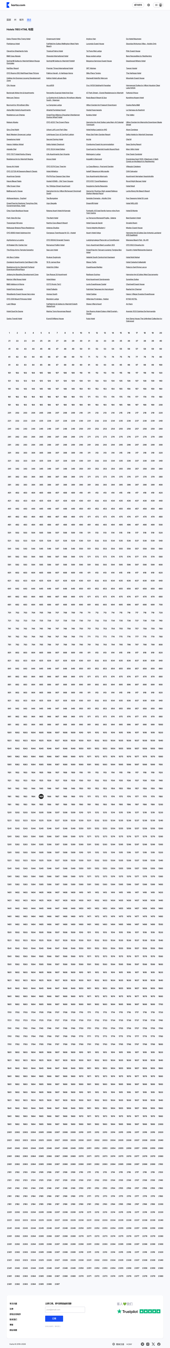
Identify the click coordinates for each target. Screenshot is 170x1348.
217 (136, 413)
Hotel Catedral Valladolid (136, 262)
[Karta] (16, 5)
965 (41, 716)
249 (73, 429)
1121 (9, 780)
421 (9, 500)
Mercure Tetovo (13, 98)
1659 (152, 988)
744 (33, 628)
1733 (105, 1020)
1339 (152, 860)
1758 (145, 1028)
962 (17, 716)
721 (9, 620)
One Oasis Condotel (134, 154)
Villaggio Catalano (133, 166)
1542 (17, 948)
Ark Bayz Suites (13, 257)
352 (97, 468)
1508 (65, 932)
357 (137, 468)
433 (105, 500)
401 (9, 492)
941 (9, 708)
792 (97, 644)
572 (97, 556)
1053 (105, 748)
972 (97, 716)
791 (89, 644)
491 (89, 524)
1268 (65, 836)
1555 (121, 948)
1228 (65, 820)
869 (73, 676)
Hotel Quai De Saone (15, 311)
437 (137, 500)
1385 (41, 884)
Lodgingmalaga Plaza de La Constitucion (102, 240)
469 (73, 516)
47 (57, 349)
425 (41, 500)
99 (152, 365)
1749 (73, 1028)
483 (25, 524)
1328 (65, 860)
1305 (41, 852)
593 (105, 564)
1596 (129, 964)
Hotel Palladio (51, 289)
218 (144, 413)
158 (144, 389)
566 (49, 556)
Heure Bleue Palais (14, 181)
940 (161, 700)
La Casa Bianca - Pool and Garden (99, 166)
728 (65, 620)
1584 (33, 964)
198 (144, 405)
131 (89, 381)
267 (57, 437)
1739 (153, 1020)
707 (57, 612)
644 (33, 588)
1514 (113, 932)
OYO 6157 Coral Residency (97, 181)
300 (161, 445)
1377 (137, 876)
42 (17, 349)
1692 (97, 1004)
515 (120, 532)
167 (57, 397)
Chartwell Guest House (135, 284)
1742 (17, 1028)
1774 (113, 1036)
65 (41, 357)
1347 (57, 868)
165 (41, 397)
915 (120, 692)
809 (73, 652)
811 (89, 652)
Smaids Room (131, 223)
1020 (160, 732)
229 (73, 421)
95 (121, 365)
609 (73, 572)
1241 (9, 828)
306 (49, 452)
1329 (73, 860)
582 (17, 564)
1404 (33, 892)
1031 (89, 740)
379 (153, 476)
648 (65, 588)
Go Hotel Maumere (133, 39)
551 (89, 548)
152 (97, 389)
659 (153, 588)
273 (105, 437)
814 (112, 652)
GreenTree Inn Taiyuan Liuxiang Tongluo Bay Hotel (104, 251)
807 (57, 652)
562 (17, 556)
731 (89, 620)
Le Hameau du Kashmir (135, 110)
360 (161, 468)
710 (81, 612)
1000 (160, 724)
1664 (33, 996)
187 (57, 405)
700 (161, 604)
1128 (65, 780)
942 (17, 708)
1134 (113, 780)
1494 (113, 924)
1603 (25, 972)
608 (65, 572)
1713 (105, 1012)
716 (128, 612)
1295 (121, 844)
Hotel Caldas (91, 294)
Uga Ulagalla (51, 203)
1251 (89, 828)
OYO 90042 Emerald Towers (58, 240)
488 (65, 524)
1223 (25, 820)
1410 (81, 892)
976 (129, 716)
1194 (113, 804)
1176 (129, 796)
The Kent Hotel (52, 218)
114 (113, 373)
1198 (145, 804)
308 (65, 452)
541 (9, 548)
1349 (73, 868)
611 (89, 572)
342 (17, 468)
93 (105, 365)
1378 (145, 876)
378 (145, 476)
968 (65, 716)
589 (73, 564)
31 (89, 341)
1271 (89, 836)
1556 (129, 948)
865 (41, 676)
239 (153, 421)
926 (49, 700)
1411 (89, 892)
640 (161, 580)
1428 (65, 900)
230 (81, 421)
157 (136, 389)
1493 (105, 924)
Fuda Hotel (90, 318)
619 (152, 572)
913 (105, 692)
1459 (152, 908)
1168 (65, 796)
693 (105, 604)
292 (97, 445)
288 (65, 445)
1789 (73, 1044)
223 (25, 421)
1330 (81, 860)
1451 (89, 908)
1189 (73, 804)
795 (121, 644)
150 (81, 389)
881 (9, 684)
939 (153, 700)
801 (9, 652)
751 (89, 628)
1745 (41, 1028)
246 (49, 429)
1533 (105, 940)
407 (57, 492)
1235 (121, 820)
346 (49, 468)
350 (81, 468)
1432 (97, 900)
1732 (97, 1020)
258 (145, 429)
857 (137, 668)
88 (65, 365)
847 (57, 668)
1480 (160, 916)
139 (152, 381)
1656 (129, 988)
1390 (81, 884)
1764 (33, 1036)
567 (57, 556)
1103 (25, 772)
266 (49, 437)
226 (49, 421)
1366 (49, 876)
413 (105, 492)
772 (97, 636)
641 (9, 588)
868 (65, 676)
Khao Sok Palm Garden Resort (98, 134)
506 (49, 532)
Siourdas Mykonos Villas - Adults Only (141, 44)
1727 (57, 1020)
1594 (113, 964)
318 (144, 452)
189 (73, 405)
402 (17, 492)
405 (41, 492)
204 (33, 413)
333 (105, 460)
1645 (41, 988)
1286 (49, 844)
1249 (73, 828)
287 (57, 445)
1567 (57, 956)
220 (161, 413)
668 (65, 596)
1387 (57, 884)
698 (145, 604)
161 (9, 397)
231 (89, 421)
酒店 (29, 20)
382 (17, 484)
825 (41, 660)
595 (121, 564)
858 (145, 668)
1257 (137, 828)
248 (65, 429)
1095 (121, 764)
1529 (73, 940)
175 (120, 397)
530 (81, 540)
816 (128, 652)
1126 (49, 780)
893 (105, 684)
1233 (105, 820)
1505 (41, 932)
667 (57, 596)
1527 (57, 940)
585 (41, 564)
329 (73, 460)
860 (161, 668)
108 (65, 373)
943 (25, 708)
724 (33, 620)
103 (25, 373)
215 (120, 413)
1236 (129, 820)
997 (137, 724)
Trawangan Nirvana (15, 223)
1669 (73, 996)
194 (112, 405)
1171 (89, 796)
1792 (97, 1044)
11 (89, 333)
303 (25, 452)
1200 (160, 804)
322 (17, 460)
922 (17, 700)
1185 (41, 804)
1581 (9, 964)
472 (97, 516)
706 (49, 612)
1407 (57, 892)
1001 (9, 732)
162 (17, 397)
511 (89, 532)
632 (97, 580)
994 (113, 724)
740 (160, 620)
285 (41, 445)
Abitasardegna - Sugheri (16, 198)
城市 (21, 20)
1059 (152, 748)
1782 (17, 1044)
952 (97, 708)
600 (161, 564)
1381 (9, 884)
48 (65, 349)
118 (144, 373)
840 (161, 660)
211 (89, 413)
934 (113, 700)
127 (57, 381)
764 (33, 636)
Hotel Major (51, 279)
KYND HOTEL (131, 299)
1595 (121, 964)
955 (121, 708)
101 (9, 373)
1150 (81, 788)
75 (121, 357)
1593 (105, 964)
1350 (81, 868)
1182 (17, 804)
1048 (65, 748)
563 (25, 556)
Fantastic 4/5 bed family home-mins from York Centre (103, 212)
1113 (105, 772)
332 (97, 460)
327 (57, 460)
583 (25, 564)
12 (97, 333)
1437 (137, 900)
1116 (129, 772)
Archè (88, 139)
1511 (89, 932)
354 (113, 468)
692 (97, 604)
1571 (89, 956)
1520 (160, 932)
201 (9, 413)
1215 (121, 812)
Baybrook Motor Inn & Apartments (20, 93)
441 (9, 508)
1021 (9, 740)
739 (153, 620)
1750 (81, 1028)
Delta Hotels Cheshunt (55, 144)
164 (33, 397)
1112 (97, 772)
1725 (41, 1020)
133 (105, 381)
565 (41, 556)
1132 (97, 780)
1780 (161, 1036)
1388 (65, 884)
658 (145, 588)
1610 (81, 972)
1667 (57, 996)
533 (105, 540)
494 (113, 524)
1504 (33, 932)
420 (161, 492)
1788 (65, 1044)
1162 (17, 796)
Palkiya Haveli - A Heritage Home (59, 73)
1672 (97, 996)
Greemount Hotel (53, 39)
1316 (129, 852)
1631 (89, 980)
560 (161, 548)
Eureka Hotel (91, 115)
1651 (89, 988)
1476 (129, 916)
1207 (57, 812)
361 (9, 476)
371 (89, 476)
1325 (41, 860)
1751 (89, 1028)
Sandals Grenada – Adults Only (98, 198)
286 (49, 445)
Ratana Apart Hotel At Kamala (58, 211)
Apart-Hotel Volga (93, 233)
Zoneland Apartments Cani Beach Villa (22, 262)
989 (73, 724)
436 (129, 500)
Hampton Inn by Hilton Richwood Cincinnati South (63, 192)
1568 (65, 956)
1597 (137, 964)
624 (33, 580)
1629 (73, 980)
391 (89, 484)
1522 (17, 940)
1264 (33, 836)
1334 (113, 860)
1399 (152, 884)
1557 (137, 948)
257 (137, 429)
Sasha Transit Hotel (14, 318)
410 (81, 492)
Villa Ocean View (13, 186)
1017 (137, 732)
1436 (129, 900)
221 (9, 421)
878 (145, 676)
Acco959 (50, 85)
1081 (9, 764)
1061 (9, 756)
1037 (137, 740)
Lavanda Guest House (95, 44)
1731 (89, 1020)
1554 (113, 948)
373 (105, 476)
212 (97, 413)
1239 (152, 820)
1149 (73, 788)
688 (65, 604)
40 (160, 341)
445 (41, 508)
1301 (9, 852)
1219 (153, 812)
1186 (49, 804)
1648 (65, 988)
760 (161, 628)
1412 (97, 892)
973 (105, 716)
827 (57, 660)
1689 (73, 1004)
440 (161, 500)
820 (161, 652)
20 (160, 333)
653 (105, 588)
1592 (97, 964)
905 (41, 692)
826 (49, 660)
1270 (81, 836)
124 (33, 381)
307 (57, 452)
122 (17, 381)
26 (49, 341)
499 (153, 524)
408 (65, 492)
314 (112, 452)
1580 (160, 956)
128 (65, 381)
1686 (49, 1004)
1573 (105, 956)
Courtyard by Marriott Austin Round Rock (102, 149)
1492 (97, 924)
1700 (161, 1004)
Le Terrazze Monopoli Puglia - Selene (101, 218)
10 (81, 333)
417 (136, 492)
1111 (88, 772)
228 (65, 421)
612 (97, 572)
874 (113, 676)
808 (65, 652)
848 (65, 668)
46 (49, 349)
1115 (121, 772)
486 (49, 524)
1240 (160, 820)
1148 (65, 788)
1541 (9, 948)
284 (33, 445)
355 (121, 468)
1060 (160, 748)
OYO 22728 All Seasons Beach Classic (22, 171)
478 (145, 516)
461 (9, 516)
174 (112, 397)
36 (129, 341)
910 (81, 692)
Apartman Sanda (13, 176)
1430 (81, 900)
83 (25, 365)
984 (33, 724)
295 (121, 445)
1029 (73, 740)
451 (89, 508)
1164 (33, 796)
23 (25, 341)
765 (41, 636)
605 (41, 572)
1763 (25, 1036)
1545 (41, 948)
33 (105, 341)
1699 (152, 1004)
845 (41, 668)
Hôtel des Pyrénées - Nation (97, 299)
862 (17, 676)
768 (65, 636)
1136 (129, 780)
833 (105, 660)
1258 (144, 828)
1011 (89, 732)
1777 (137, 1036)
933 (105, 700)
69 (73, 357)
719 (152, 612)
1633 (105, 980)
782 (17, 644)
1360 (160, 868)
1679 (153, 996)
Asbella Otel (11, 149)
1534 (113, 940)
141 (9, 389)
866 (49, 676)
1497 (137, 924)
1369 (73, 876)
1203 (25, 812)
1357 (137, 868)
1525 (41, 940)
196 (128, 405)
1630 (81, 980)
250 (81, 429)
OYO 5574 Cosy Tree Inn (56, 166)
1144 (33, 788)
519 (152, 532)
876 (129, 676)
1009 (73, 732)
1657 (137, 988)
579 (153, 556)
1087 (57, 764)
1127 (57, 780)
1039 (152, 740)
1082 (17, 764)
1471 (89, 916)
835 (121, 660)
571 (89, 556)
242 (17, 429)
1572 (97, 956)
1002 (17, 732)
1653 (105, 988)
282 (17, 445)
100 (160, 365)
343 (25, 468)
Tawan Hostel (131, 68)
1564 (33, 956)
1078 (145, 756)
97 (137, 365)
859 (153, 668)
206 (49, 413)
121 (9, 381)
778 (144, 636)
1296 (129, 844)
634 (113, 580)
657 (137, 588)
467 (57, 516)
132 (97, 381)
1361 (9, 876)
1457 (137, 908)
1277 (137, 836)
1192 (97, 804)
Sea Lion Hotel (52, 250)
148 (65, 389)
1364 (33, 876)
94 (113, 365)
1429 (73, 900)
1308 (65, 852)
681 (9, 604)
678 (145, 596)
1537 (137, 940)
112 (97, 373)
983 (25, 724)
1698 (144, 1004)
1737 (137, 1020)
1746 (49, 1028)
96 (129, 365)
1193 (105, 804)
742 (17, 628)
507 (57, 532)
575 (121, 556)
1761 (9, 1036)
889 (73, 684)
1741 (9, 1028)
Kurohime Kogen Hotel (135, 98)
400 (161, 484)
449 (73, 508)
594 (113, 564)
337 (137, 460)
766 (49, 636)
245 (41, 429)
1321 (9, 860)
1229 (73, 820)
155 (120, 389)
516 (128, 532)
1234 (113, 820)
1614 (113, 972)
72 (97, 357)
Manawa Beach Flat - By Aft (137, 240)
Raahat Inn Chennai (134, 289)
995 (121, 724)
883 (25, 684)
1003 (25, 732)
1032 (97, 740)
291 (89, 445)
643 (25, 588)
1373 (105, 876)
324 (33, 460)
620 (161, 572)
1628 (65, 980)
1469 (73, 916)
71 (89, 357)
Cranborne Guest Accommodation (100, 144)
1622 (17, 980)
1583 (25, 964)
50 (81, 349)
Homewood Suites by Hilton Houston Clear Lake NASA (143, 86)
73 (105, 357)
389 (73, 484)
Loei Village (11, 304)
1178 (145, 796)
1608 (65, 972)
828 (65, 660)
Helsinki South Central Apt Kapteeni (100, 257)
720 (161, 612)
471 (89, 516)
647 (57, 588)
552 (97, 548)
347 (57, 468)
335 (121, 460)
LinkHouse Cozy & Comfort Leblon (60, 134)
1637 (137, 980)
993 (105, 724)
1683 (25, 1004)
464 (33, 516)
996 (129, 724)
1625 (41, 980)
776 (129, 636)
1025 (41, 740)
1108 (65, 772)
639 (153, 580)
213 (105, 413)
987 (57, 724)
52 (97, 349)
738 (145, 620)
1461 (9, 916)
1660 (160, 988)
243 (25, 429)
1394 (113, 884)
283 (25, 445)
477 (137, 516)
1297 (137, 844)
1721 (9, 1020)
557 (137, 548)
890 (81, 684)
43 (25, 349)
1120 (161, 772)
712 (97, 612)
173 (105, 397)
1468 (65, 916)
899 (153, 684)
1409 (73, 892)
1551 (89, 948)
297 (137, 445)
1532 (97, 940)
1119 (152, 772)
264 (33, 437)
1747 (57, 1028)
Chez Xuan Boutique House (17, 211)
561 (9, 556)
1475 (121, 916)
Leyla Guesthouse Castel (96, 284)
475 (121, 516)
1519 (153, 932)
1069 (73, 756)
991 (89, 724)
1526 (49, 940)
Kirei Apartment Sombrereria (98, 279)
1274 (113, 836)
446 (49, 508)
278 (145, 437)
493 (105, 524)
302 (17, 452)
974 (113, 716)
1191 (89, 804)
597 (137, 564)
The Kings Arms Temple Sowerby (20, 250)
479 (153, 516)
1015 (121, 732)
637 (137, 580)
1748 (65, 1028)
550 (81, 548)
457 (137, 508)
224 (33, 421)
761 (9, 636)
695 (121, 604)
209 (73, 413)
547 (57, 548)
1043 (25, 748)
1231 (89, 820)
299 (153, 445)
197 (136, 405)
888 (65, 684)
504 (33, 532)
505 (41, 532)
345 (41, 468)
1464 (33, 916)
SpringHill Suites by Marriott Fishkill (60, 61)
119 (152, 373)
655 (121, 588)
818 (144, 652)
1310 (81, 852)
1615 (121, 972)
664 (33, 596)
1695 (121, 1004)
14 (113, 333)
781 (9, 644)
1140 (161, 780)
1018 (145, 732)
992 (97, 724)
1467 (57, 916)
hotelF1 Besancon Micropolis (97, 171)
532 (97, 540)
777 (137, 636)
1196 (129, 804)
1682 (17, 1004)
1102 (17, 772)
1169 (73, 796)
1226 (49, 820)
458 (145, 508)
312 (97, 452)
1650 (81, 988)
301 (9, 452)
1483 (25, 924)
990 (81, 724)
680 (161, 596)
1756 (129, 1028)
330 (81, 460)
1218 (145, 812)
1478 (145, 916)
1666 (49, 996)
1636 (129, 980)
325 (41, 460)
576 (129, 556)
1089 (73, 764)
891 (89, 684)
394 (113, 484)
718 (144, 612)
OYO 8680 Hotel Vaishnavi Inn (19, 233)
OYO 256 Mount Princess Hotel (19, 299)
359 (153, 468)
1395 (121, 884)
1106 (49, 772)
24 (33, 341)
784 (33, 644)
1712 (97, 1012)
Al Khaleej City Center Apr (17, 245)
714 (112, 612)
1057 (137, 748)
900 (161, 684)
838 (145, 660)
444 (33, 508)
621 (9, 580)
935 (121, 700)
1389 (73, 884)
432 (97, 500)
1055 (121, 748)
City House (11, 85)
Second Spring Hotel (54, 139)
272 (97, 437)
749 (73, 628)
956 (129, 708)
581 (9, 564)
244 (33, 429)
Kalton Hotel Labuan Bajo (56, 78)
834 (113, 660)
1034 (113, 740)
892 (97, 684)
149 (73, 389)
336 (129, 460)
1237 (137, 820)
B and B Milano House (55, 318)
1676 (129, 996)
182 (17, 405)
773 (105, 636)
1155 (121, 788)
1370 (81, 876)
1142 (17, 788)
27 (57, 341)
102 (17, 373)
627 (57, 580)
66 (49, 357)
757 (137, 628)
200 (161, 405)
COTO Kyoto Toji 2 (53, 284)
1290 (81, 844)
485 (41, 524)
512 (97, 532)
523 (25, 540)
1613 (105, 972)
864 (33, 676)
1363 (25, 876)
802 (17, 652)
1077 (137, 756)
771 (88, 636)
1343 (25, 868)
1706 (49, 1012)
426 (49, 500)
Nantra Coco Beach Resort (57, 223)
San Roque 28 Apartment (56, 274)
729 (73, 620)
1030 (81, 740)
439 (153, 500)
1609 (73, 972)
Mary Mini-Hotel (132, 149)
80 (160, 357)
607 (57, 572)
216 (128, 413)
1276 (129, 836)
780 (161, 636)
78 (145, 357)
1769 (73, 1036)
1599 (152, 964)
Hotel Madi (130, 186)
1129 (73, 780)
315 (120, 452)
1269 (73, 836)
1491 (89, 924)
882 (17, 684)
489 (73, 524)
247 (57, 429)
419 (152, 492)
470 (81, 516)
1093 (105, 764)
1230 (81, 820)
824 (33, 660)
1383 (25, 884)
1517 (137, 932)
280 (161, 437)
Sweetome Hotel (13, 139)
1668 (65, 996)
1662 (17, 996)
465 (41, 516)
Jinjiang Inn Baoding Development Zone (22, 274)
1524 (33, 940)
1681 (9, 1004)
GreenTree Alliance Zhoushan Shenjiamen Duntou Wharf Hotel (63, 116)
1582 (17, 964)
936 (129, 700)
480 (161, 516)
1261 (9, 836)
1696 (129, 1004)
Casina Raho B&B (133, 105)
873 (105, 676)
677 (137, 596)
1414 (113, 892)
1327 (57, 860)
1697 (137, 1004)
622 (17, 580)
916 (128, 692)
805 (41, 652)
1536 (129, 940)
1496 (129, 924)
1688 (65, 1004)
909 (73, 692)
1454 (113, 908)
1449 (73, 908)
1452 (97, 908)
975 (121, 716)
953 (105, 708)
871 (89, 676)
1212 (97, 812)
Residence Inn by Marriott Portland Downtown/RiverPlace (20, 268)
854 (113, 668)
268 (65, 437)
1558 (144, 948)
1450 (81, 908)
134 (112, 381)
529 (73, 540)
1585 (41, 964)
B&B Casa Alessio (14, 56)
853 (105, 668)
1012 (97, 732)
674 (113, 596)
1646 (49, 988)
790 (81, 644)
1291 (89, 844)
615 (120, 572)
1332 (97, 860)
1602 (17, 972)
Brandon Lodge (52, 299)
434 (113, 500)
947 (57, 708)
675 (121, 596)
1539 (152, 940)
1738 (145, 1020)
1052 (97, 748)
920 (161, 692)
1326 (49, 860)
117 (137, 373)
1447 (57, 908)
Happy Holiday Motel (15, 144)
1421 (9, 900)
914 (112, 692)
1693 (105, 1004)
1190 (81, 804)
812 (97, 652)
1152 (97, 788)
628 (65, 580)
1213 (105, 812)
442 (17, 508)
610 (81, 572)
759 (153, 628)
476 (129, 516)
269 (73, 437)
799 (153, 644)
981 (9, 724)
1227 (57, 820)
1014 (113, 732)
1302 (17, 852)
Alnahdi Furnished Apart (56, 110)
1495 (121, 924)
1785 (41, 1044)
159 (152, 389)
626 (49, 580)
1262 (17, 836)
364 (33, 476)
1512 (97, 932)
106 (49, 373)
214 (112, 413)
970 (81, 716)
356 (129, 468)
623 (25, 580)
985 (41, 724)
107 (57, 373)
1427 (57, 900)
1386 (49, 884)
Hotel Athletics (52, 171)
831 (89, 660)
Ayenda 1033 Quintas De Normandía (140, 311)
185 (41, 405)
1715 (121, 1012)
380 (161, 476)
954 (113, 708)
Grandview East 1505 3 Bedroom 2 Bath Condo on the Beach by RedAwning (142, 160)
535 (121, 540)
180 (160, 397)
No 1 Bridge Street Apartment (58, 186)
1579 (153, 956)
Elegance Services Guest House (99, 61)
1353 (105, 868)
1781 (9, 1044)
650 (81, 588)
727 (57, 620)
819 (152, 652)
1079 (153, 756)
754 (113, 628)
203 (25, 413)
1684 (33, 1004)
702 (17, 612)
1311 (89, 852)
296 (129, 445)
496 (129, 524)
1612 (97, 972)
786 (49, 644)
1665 (41, 996)
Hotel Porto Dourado (15, 289)
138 (144, 381)
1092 (97, 764)
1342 (17, 868)
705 (41, 612)
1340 (160, 860)
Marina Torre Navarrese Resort (58, 311)
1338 (144, 860)
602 (17, 572)
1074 (113, 756)
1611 (89, 972)
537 (137, 540)
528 (65, 540)
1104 (33, 772)
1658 (144, 988)
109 (73, 373)
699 (153, 604)
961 (9, 716)
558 (145, 548)
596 (129, 564)
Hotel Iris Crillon (52, 267)
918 (144, 692)
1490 (81, 924)
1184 (33, 804)
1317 (137, 852)
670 (81, 596)
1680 (160, 996)
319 (152, 452)
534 (113, 540)
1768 (65, 1036)
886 (49, 684)
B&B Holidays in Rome (15, 284)
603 (25, 572)
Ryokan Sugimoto (53, 257)
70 (81, 357)
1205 (41, 812)
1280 (160, 836)
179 (152, 397)
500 (161, 524)
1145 (41, 788)
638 (145, 580)
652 (97, 588)
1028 (65, 740)
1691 (89, 1004)
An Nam (129, 304)
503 (25, 532)
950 (81, 708)
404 (33, 492)
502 (17, 532)
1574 (113, 956)
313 (105, 452)
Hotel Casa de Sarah (94, 223)
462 (17, 516)
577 (137, 556)
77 (137, 357)
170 (81, 397)
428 (65, 500)
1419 (153, 892)
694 (113, 604)
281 (9, 445)
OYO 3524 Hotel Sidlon (55, 149)
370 (81, 476)
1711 (89, 1012)
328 (65, 460)
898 (145, 684)
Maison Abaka (12, 122)
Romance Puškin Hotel (55, 245)
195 (120, 405)
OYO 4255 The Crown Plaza (57, 122)
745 (41, 628)
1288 (65, 844)
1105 (41, 772)
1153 (105, 788)
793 (105, 644)
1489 (73, 924)
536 (129, 540)
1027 (57, 740)
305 (41, 452)
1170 (81, 796)
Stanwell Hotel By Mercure (97, 78)
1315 (121, 852)
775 (121, 636)
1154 (113, 788)
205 (41, 413)
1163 (25, 796)
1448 (65, 908)
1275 (121, 836)
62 (17, 357)
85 (41, 365)
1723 (25, 1020)
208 (65, 413)
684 (33, 604)
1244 (33, 828)
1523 (25, 940)
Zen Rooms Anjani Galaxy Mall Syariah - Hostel (102, 312)
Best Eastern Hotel (133, 218)
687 (57, 604)
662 (17, 596)
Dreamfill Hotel (92, 203)
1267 (57, 836)
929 (73, 700)
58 (144, 349)
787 (57, 644)
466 (49, 516)
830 (81, 660)
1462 (17, 916)
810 (81, 652)
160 (160, 389)
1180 (161, 796)
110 (81, 373)
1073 (105, 756)
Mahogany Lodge (93, 154)
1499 (152, 924)
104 (33, 373)
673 (105, 596)
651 (89, 588)
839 (153, 660)
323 (25, 460)
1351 (89, 868)
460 (161, 508)
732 (97, 620)
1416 (129, 892)
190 (81, 405)
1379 (153, 876)
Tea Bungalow (52, 198)
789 (73, 644)
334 (113, 460)
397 (137, 484)
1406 (49, 892)
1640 (160, 980)
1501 (9, 932)
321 (9, 460)
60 (160, 349)
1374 (113, 876)
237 (137, 421)
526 (49, 540)
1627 (57, 980)
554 (113, 548)
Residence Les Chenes (16, 115)
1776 (129, 1036)
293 (105, 445)
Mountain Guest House (135, 78)
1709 (73, 1012)
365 (41, 476)
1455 (121, 908)
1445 (41, 908)
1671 (89, 996)
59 (152, 349)
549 (73, 548)
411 (89, 492)
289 (73, 445)
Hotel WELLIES (132, 203)
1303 (25, 852)
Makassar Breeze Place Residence (20, 228)
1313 (105, 852)
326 (49, 460)
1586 (49, 964)
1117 (137, 772)
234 (113, 421)
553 (105, 548)
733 (105, 620)
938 (145, 700)
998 (145, 724)
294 (113, 445)
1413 (105, 892)
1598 (144, 964)
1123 (25, 780)
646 (49, 588)
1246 (49, 828)
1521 (9, 940)
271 (89, 437)
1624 (33, 980)
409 (73, 492)
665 (41, 596)
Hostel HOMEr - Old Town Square (59, 181)
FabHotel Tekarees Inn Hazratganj (99, 289)
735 (121, 620)
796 (129, 644)
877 (137, 676)
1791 (89, 1044)
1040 (160, 740)
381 (9, 484)
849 (73, 668)
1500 (160, 924)
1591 (89, 964)
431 (89, 500)
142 (17, 389)
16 (129, 333)
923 (25, 700)
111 (89, 373)
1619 (153, 972)
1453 (105, 908)
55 (121, 349)
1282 (17, 844)
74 (113, 357)
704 (33, 612)
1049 (73, 748)
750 (81, 628)
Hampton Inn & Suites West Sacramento (142, 274)
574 (113, 556)
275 (121, 437)
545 (41, 548)
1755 (121, 1028)
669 (73, 596)
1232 (97, 820)
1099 (152, 764)
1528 (65, 940)
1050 (81, 748)
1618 (145, 972)
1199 (153, 804)
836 (129, 660)
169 (73, 397)
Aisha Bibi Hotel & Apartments (19, 110)
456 (129, 508)
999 (153, 724)
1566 (49, 956)
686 (49, 604)
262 (17, 437)
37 (137, 341)
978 (145, 716)
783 (25, 644)
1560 (160, 948)
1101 (9, 772)
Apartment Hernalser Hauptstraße (140, 176)
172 (97, 397)
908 (65, 692)
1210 (81, 812)
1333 (105, 860)
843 (25, 668)
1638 (144, 980)
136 (128, 381)
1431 (89, 900)
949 (73, 708)
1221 (9, 820)
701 (9, 612)
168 (65, 397)
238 (145, 421)
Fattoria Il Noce (132, 93)
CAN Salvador (132, 171)
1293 (105, 844)
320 (161, 452)
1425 (41, 900)
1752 (97, 1028)
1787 (57, 1044)
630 (81, 580)
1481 (9, 924)
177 (136, 397)
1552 (97, 948)
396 (129, 484)
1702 (17, 1012)
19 (153, 333)
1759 (153, 1028)
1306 (49, 852)
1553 (105, 948)
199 (152, 405)
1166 (49, 796)
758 (145, 628)
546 (49, 548)
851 (89, 668)
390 (81, 484)
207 (57, 413)
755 (121, 628)
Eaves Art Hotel (13, 166)
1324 (33, 860)
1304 (33, 852)
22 (17, 341)
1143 (25, 788)
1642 (17, 988)
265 (41, 437)
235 (121, 421)
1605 (41, 972)
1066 (49, 756)
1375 (121, 876)
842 (17, 668)
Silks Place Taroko (93, 73)
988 (65, 724)
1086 (49, 764)
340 (161, 460)
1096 (129, 764)
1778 (145, 1036)
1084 (33, 764)
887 (57, 684)
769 (73, 636)
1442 (17, 908)
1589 (73, 964)
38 (144, 341)
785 (41, 644)
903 (25, 692)
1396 (129, 884)
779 (152, 636)
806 (49, 652)
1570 (81, 956)
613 (105, 572)
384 (33, 484)
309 (73, 452)
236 (129, 421)
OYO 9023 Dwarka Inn (135, 245)
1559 (152, 948)
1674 (113, 996)
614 (112, 572)
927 (57, 700)
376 (129, 476)
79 (153, 357)
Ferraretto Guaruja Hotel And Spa (59, 93)
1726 (49, 1020)
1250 (81, 828)
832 (97, 660)
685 (41, 604)
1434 (113, 900)
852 (97, 668)
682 (17, 604)
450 (81, 508)
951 (89, 708)
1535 (121, 940)
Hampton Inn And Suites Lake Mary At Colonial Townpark (104, 123)
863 (25, 676)
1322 (17, 860)
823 (25, 660)
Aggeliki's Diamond (94, 159)
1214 (113, 812)
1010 (81, 732)
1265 (41, 836)
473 (105, 516)
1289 (73, 844)
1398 (144, 884)
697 (137, 604)
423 (25, 500)
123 (25, 381)
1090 (81, 764)
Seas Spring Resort (133, 144)
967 (57, 716)
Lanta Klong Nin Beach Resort (138, 191)
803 (25, 652)
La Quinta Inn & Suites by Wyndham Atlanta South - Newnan (63, 99)
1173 (105, 796)
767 (57, 636)
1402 (17, 892)
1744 (33, 1028)
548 (65, 548)
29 (73, 341)
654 (113, 588)
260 (161, 429)
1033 (105, 740)
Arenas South (51, 294)
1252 (97, 828)
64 (33, 357)
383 (25, 484)
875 (121, 676)
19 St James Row (53, 262)
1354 (113, 868)
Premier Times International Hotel (59, 68)
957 (137, 708)
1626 (49, 980)
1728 (65, 1020)
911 (89, 692)
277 (137, 437)
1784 (33, 1044)
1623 (25, 980)
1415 (121, 892)
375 (121, 476)
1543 (25, 948)
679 (153, 596)
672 (97, 596)
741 (9, 628)
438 (145, 500)
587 (57, 564)
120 (160, 373)
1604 (33, 972)
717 (136, 612)
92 (97, 365)
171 (89, 397)
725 (41, 620)
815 (120, 652)
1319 (153, 852)
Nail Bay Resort (13, 68)
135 (120, 381)
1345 (41, 868)
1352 (97, 868)
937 (137, 700)
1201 (9, 812)
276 (129, 437)
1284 (33, 844)
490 (81, 524)
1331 (89, 860)
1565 (41, 956)
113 (105, 373)
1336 (129, 860)
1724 (33, 1020)
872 (97, 676)
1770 (81, 1036)
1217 (137, 812)
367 (57, 476)
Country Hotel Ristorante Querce (139, 250)
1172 (97, 796)
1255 (121, 828)
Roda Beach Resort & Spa (96, 98)
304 (33, 452)
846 (49, 668)
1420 (160, 892)
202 (17, 413)
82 (17, 365)
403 (25, 492)
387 (57, 484)
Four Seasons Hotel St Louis (137, 198)
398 (145, 484)
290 (81, 445)
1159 (153, 788)
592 (97, 564)
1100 (161, 764)
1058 (144, 748)
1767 (57, 1036)
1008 (65, 732)
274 (113, 437)
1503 (25, 932)
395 (121, 484)
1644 (33, 988)
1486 (49, 924)
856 (129, 668)
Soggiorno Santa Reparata (97, 186)
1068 (65, 756)
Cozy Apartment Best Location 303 (100, 245)
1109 (73, 772)
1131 (89, 780)
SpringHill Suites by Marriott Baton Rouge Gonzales (23, 62)
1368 (65, 876)
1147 (57, 788)
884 (33, 684)
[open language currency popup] (148, 5)
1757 (137, 1028)
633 (105, 580)
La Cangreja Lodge (54, 105)
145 (41, 389)
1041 (9, 748)
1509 (73, 932)
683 (25, 604)
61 (9, 357)
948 (65, 708)
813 (105, 652)
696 (129, 604)
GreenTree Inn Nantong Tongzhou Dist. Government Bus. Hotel (22, 204)
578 (145, 556)
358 (145, 468)
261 (9, 437)
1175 (121, 796)
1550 (81, 948)
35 (121, 341)
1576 (129, 956)
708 (65, 612)
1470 (81, 916)
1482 (17, 924)
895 (121, 684)
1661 (9, 996)
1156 (129, 788)
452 (97, 508)
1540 (160, 940)
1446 (49, 908)
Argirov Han (91, 39)
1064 (33, 756)
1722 (17, 1020)
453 (105, 508)
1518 (145, 932)
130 (81, 381)
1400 (160, 884)
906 (49, 692)
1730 (81, 1020)
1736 (129, 1020)
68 (65, 357)
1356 (129, 868)
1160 (161, 788)
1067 (57, 756)
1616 (129, 972)
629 (73, 580)
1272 (97, 836)
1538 (144, 940)
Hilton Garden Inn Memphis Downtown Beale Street (144, 123)
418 (144, 492)
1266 (49, 836)
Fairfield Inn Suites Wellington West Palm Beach (62, 45)
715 (120, 612)
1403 (25, 892)
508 (65, 532)
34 (113, 341)
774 (113, 636)
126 (49, 381)
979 (153, 716)
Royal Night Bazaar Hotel (136, 181)
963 (25, 716)
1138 (145, 780)
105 (41, 373)
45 (41, 349)
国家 (9, 20)
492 (97, 524)
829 (73, 660)
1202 (17, 812)
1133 (105, 780)
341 (9, 468)
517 (136, 532)
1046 (49, 748)
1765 (41, 1036)
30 (81, 341)
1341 (9, 868)
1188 (65, 804)
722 (17, 620)
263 (25, 437)
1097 (137, 764)
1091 (89, 764)
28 (65, 341)
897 (137, 684)
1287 (57, 844)
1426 (49, 900)
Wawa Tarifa (91, 262)
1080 (160, 756)
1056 (129, 748)
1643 (25, 988)
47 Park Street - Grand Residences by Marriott (104, 93)
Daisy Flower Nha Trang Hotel (18, 39)
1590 (81, 964)
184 (33, 405)
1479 (153, 916)
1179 (153, 796)
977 (137, 716)
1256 (129, 828)
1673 (105, 996)
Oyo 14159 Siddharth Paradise (98, 85)
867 (57, 676)
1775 (121, 1036)
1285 (41, 844)
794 (113, 644)
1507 (57, 932)
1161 (9, 796)
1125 (41, 780)
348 (65, 468)
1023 (25, 740)
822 (17, 660)
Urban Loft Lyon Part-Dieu (56, 130)
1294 (113, 844)
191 (89, 405)
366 (49, 476)
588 (65, 564)
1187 (57, 804)
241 (9, 429)
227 (57, 421)
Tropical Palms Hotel (54, 51)
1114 (113, 772)
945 (41, 708)
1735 (121, 1020)
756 (129, 628)
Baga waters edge (93, 56)
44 (33, 349)
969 (73, 716)
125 (41, 381)
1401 (9, 892)
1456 (129, 908)
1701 (9, 1012)
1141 (9, 788)
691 (89, 604)
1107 (57, 772)
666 (49, 596)
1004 (33, 732)
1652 (97, 988)
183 (25, 405)
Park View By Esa (14, 218)
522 (17, 540)
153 (105, 389)
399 (153, 484)
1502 (17, 932)
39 (152, 341)
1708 (65, 1012)
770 (81, 636)
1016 (129, 732)
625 (41, 580)
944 (33, 708)
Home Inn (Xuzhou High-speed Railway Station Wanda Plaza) (102, 192)
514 (112, 532)
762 (17, 636)
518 (144, 532)
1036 (129, 740)
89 (73, 365)
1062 (17, 756)
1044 (33, 748)
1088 (65, 764)
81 (9, 365)
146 (49, 389)
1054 (113, 748)
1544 (33, 948)
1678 (145, 996)
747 (57, 628)
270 (81, 437)
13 (105, 333)
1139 (153, 780)
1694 (113, 1004)
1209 (73, 812)
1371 (89, 876)
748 (65, 628)
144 (33, 389)
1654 (113, 988)
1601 (9, 972)
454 (113, 508)
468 (65, 516)
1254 (113, 828)
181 (9, 405)
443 (25, 508)
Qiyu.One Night (13, 130)
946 (49, 708)
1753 (105, 1028)
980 (161, 716)
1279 (153, 836)
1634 (113, 980)
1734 (113, 1020)
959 (153, 708)
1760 (161, 1028)
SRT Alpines (91, 68)
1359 (152, 868)
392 (97, 484)
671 (89, 596)
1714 (113, 1012)
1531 (89, 940)
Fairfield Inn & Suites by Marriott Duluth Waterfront (61, 305)
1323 (25, 860)
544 (33, 548)
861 (9, 676)
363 (25, 476)
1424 (33, 900)
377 (137, 476)
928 (65, 700)
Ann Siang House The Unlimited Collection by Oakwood (144, 319)
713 (105, 612)
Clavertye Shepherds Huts (17, 51)
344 (33, 468)
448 (65, 508)
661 (9, 596)
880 (161, 676)
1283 (25, 844)
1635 (121, 980)
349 (73, 468)
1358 (144, 868)
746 (49, 628)
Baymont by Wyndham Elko (18, 105)
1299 (152, 844)
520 (161, 532)
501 (9, 532)
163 (25, 397)
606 (49, 572)
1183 (25, 804)
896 (129, 684)
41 (9, 349)
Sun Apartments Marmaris (97, 176)
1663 (25, 996)
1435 (121, 900)
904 (33, 692)
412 (97, 492)
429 (73, 500)
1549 (73, 948)
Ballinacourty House (15, 191)
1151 (89, 788)
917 (136, 692)
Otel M (128, 139)
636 (129, 580)
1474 (113, 916)
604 (33, 572)
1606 (49, 972)
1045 (41, 748)
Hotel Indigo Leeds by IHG (96, 130)
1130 (81, 780)
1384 (33, 884)
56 (129, 349)
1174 (113, 796)
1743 (25, 1028)
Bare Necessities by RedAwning (139, 56)
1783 (25, 1044)
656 (129, 588)
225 (41, 421)
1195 (121, 804)
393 (105, 484)
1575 (121, 956)
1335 (121, 860)
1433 (105, 900)
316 (128, 452)
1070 (81, 756)
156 (128, 389)
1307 (57, 852)
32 (97, 341)
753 (105, 628)
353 (105, 468)
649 (73, 588)
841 (9, 668)
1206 (49, 812)
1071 (89, 756)
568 (65, 556)
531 (89, 540)
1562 (17, 956)
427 (57, 500)
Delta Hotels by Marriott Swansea (139, 134)
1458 (144, 908)
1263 (25, 836)
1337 (137, 860)
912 (97, 692)
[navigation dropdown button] (158, 4)
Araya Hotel (51, 159)
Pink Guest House (133, 51)
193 (105, 405)
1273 (105, 836)
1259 (152, 828)
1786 (49, 1044)
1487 (57, 924)
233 (105, 421)
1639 (152, 980)
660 (161, 588)
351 (89, 468)
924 (33, 700)
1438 (144, 900)
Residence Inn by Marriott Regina (20, 159)
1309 (73, 852)
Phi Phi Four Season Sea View (58, 176)
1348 (65, 868)
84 (33, 365)
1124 (33, 780)
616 (128, 572)
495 (121, 524)
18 (145, 333)
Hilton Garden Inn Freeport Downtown (101, 105)
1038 (144, 740)
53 (105, 349)
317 (136, 452)
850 (81, 668)
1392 (97, 884)
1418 (145, 892)
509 (73, 532)
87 (57, 365)
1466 (49, 916)
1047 (57, 748)
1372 (97, 876)
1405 (41, 892)
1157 (137, 788)
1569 (73, 956)
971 (89, 716)
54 (113, 349)
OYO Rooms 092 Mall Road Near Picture (23, 73)
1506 (49, 932)
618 (144, 572)
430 (81, 500)
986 (49, 724)
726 (49, 620)
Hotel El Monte (132, 211)
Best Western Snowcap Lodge (19, 134)
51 (89, 349)
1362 (17, 876)
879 (153, 676)
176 (128, 397)
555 (121, 548)
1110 (81, 772)
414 (112, 492)
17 (137, 333)
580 (161, 556)
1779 (153, 1036)
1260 (160, 828)
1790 (81, 1044)
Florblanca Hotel (13, 44)
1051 (89, 748)
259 (153, 429)
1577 (137, 956)
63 (25, 357)
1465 (41, 916)
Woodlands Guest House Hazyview (21, 294)
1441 (9, 908)
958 (145, 708)
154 (112, 389)
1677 (137, 996)
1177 (137, 796)
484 (33, 524)
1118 (144, 772)
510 (81, 532)
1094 (113, 764)
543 (25, 548)
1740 (161, 1020)
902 (17, 692)
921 (9, 700)
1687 (57, 1004)
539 (153, 540)
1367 (57, 876)
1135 (121, 780)
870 (81, 676)
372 (97, 476)
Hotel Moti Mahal (133, 257)
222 (17, 421)
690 (81, 604)
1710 (81, 1012)
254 (113, 429)
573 (105, 556)
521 (9, 540)
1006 (49, 732)
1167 (57, 796)
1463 (25, 916)
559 (153, 548)
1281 (9, 844)
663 (25, 596)
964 (33, 716)
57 (137, 349)
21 (9, 341)
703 (25, 612)
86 (49, 365)
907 (57, 692)
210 (81, 413)
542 (17, 548)
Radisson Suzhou (93, 274)
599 (153, 564)
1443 (25, 908)
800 (161, 644)
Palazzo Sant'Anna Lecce (136, 267)
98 (144, 365)
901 (9, 692)
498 (145, 524)
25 (41, 341)
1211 (89, 812)
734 (113, 620)
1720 (161, 1012)
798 (145, 644)
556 (129, 548)
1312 (97, 852)
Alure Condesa (132, 130)
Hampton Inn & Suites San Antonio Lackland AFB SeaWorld (143, 234)
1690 (81, 1004)
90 (81, 365)
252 (97, 429)
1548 (65, 948)
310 (81, 452)
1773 (105, 1036)
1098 (144, 764)
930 (81, 700)
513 (105, 532)
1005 (41, 732)
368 (65, 476)
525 (41, 540)
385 (41, 484)
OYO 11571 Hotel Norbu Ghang (19, 154)
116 (128, 373)
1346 (49, 868)
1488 (65, 924)
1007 (57, 732)
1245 (41, 828)
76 (129, 357)
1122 (17, 780)
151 (89, 389)
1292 (97, 844)
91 (89, 365)
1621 (9, 980)
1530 (81, 940)
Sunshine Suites (132, 279)
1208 (65, 812)
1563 (25, 956)
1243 (25, 828)
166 (49, 397)
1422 (17, 900)
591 (89, 564)
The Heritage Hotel (133, 73)
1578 (145, 956)
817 (136, 652)
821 (9, 660)
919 (152, 692)
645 (41, 588)
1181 (9, 804)
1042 (17, 748)
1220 (160, 812)
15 (121, 333)
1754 (113, 1028)
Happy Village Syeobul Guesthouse (140, 294)
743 (25, 628)
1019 (153, 732)
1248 (65, 828)
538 (145, 540)
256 (129, 429)
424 (33, 500)
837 (137, 660)
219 (152, 413)
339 (153, 460)
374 (113, 476)
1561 (9, 956)
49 (73, 349)
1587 (57, 964)
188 (65, 405)
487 (57, 524)
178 (144, 397)
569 (73, 556)
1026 (49, 740)
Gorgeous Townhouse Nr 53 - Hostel (61, 233)
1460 (160, 908)
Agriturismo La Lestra (15, 240)
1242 (17, 828)
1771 (89, 1036)
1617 (137, 972)
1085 (41, 764)
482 (17, 524)
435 (121, 500)
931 (89, 700)
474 (113, 516)
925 (41, 700)
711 (89, 612)
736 (129, 620)
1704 (33, 1012)
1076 (129, 756)
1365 (41, 876)
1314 (113, 852)
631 (89, 580)
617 (136, 572)
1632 (97, 980)
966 (49, 716)
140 (160, 381)
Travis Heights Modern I (95, 228)
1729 (73, 1020)
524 (33, 540)
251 (89, 429)
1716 (129, 1012)
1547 (57, 948)
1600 (160, 964)
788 (65, 644)
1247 (57, 828)
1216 (129, 812)
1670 (81, 996)
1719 (153, 1012)
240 (161, 421)
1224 (33, 820)
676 (129, 596)
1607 (57, 972)
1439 (152, 900)
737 (137, 620)
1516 (129, 932)
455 (121, 508)
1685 (41, 1004)
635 (121, 580)
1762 (17, 1036)
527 (57, 540)
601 (9, 572)
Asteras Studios (52, 228)
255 (121, 429)
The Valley (130, 115)
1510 (81, 932)
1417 (137, 892)
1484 (33, 924)
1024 (33, 740)
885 (41, 684)
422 (17, 500)
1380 (160, 876)
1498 (144, 924)
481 (9, 524)
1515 (121, 932)
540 (161, 540)
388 (65, 484)
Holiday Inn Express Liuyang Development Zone (23, 79)
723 (25, 620)
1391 (89, 884)
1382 (17, 884)
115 (120, 373)
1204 (33, 812)
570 (81, 556)
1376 (129, 876)
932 (97, 700)
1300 (160, 844)
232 (97, 421)
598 (145, 564)
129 (73, 381)
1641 (9, 988)
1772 (97, 1036)
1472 (97, 916)
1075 (121, 756)
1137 (137, 780)
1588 (65, 964)
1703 (25, 1012)
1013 (105, 732)
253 (105, 429)
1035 (121, 740)
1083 (25, 764)
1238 (144, 820)
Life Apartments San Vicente (58, 154)
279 (153, 437)
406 (49, 492)
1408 (65, 892)
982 (17, 724)
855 (121, 668)
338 (145, 460)
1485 (41, 924)
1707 (57, 1012)
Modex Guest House (134, 228)
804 (33, 652)
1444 (33, 908)
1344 (33, 868)
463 (25, 516)
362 (17, 476)
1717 (137, 1012)
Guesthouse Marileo (94, 267)
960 (161, 708)
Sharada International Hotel (57, 56)
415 (120, 492)
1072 (97, 756)
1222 (17, 820)
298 (145, 445)
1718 (145, 1012)
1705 (41, 1012)
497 (137, 524)
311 (89, 452)
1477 (137, 916)
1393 (105, 884)
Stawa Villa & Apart (94, 304)
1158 (145, 788)
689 (73, 604)
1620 (160, 972)
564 (33, 556)
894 (113, 684)
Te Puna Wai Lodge (94, 51)
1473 (105, 916)
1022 (17, 740)
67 (57, 357)
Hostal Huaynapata (94, 110)
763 (25, 636)
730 (81, 620)
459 (153, 508)
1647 (57, 988)
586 (49, 564)
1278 (145, 836)
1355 (121, 868)
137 (136, 381)
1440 (160, 900)
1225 (41, 820)
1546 (49, 948)
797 (137, 644)
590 (81, 564)
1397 (137, 884)
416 (128, 492)
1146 (49, 788)
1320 (160, 852)
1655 (121, 988)
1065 (41, 756)
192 (97, 405)
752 (97, 628)
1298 (144, 844)
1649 (73, 988)
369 (73, 476)
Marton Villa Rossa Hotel (16, 279)
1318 (145, 852)
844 (33, 668)
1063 (25, 756)
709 (73, 612)
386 (49, 484)
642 (17, 588)
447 (57, 508)
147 (57, 389)
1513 (105, 932)
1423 (25, 900)
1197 (137, 804)
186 (49, 405)
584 (33, 564)
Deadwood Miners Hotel (135, 61)
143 (25, 389)
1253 (105, 828)
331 (89, 460)
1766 (49, 1036)
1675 (121, 996)
